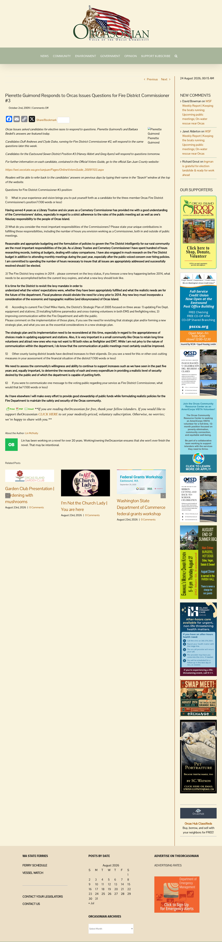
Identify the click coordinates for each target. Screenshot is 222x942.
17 (96, 889)
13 (115, 884)
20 (116, 889)
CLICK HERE (48, 414)
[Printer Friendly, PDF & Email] (20, 408)
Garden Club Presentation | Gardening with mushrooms (29, 495)
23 (90, 894)
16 (90, 889)
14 (122, 884)
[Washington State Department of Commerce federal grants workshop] (141, 481)
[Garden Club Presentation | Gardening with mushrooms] (29, 475)
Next (164, 79)
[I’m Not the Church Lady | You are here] (85, 483)
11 (102, 884)
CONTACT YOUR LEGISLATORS (43, 896)
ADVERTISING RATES (168, 865)
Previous (152, 79)
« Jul (91, 903)
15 (128, 884)
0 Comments (36, 507)
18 (102, 889)
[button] (176, 56)
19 (109, 889)
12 (109, 884)
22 (129, 889)
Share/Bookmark (46, 120)
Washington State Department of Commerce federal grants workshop (141, 507)
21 (122, 889)
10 (96, 884)
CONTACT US (31, 904)
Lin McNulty (31, 433)
